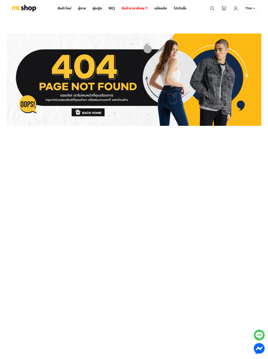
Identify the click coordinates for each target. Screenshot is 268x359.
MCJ (112, 8)
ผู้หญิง (97, 8)
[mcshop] (24, 8)
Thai (248, 8)
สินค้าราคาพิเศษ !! (135, 8)
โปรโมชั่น (180, 8)
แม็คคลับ (160, 8)
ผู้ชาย (82, 8)
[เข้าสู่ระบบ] (236, 8)
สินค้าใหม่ (64, 8)
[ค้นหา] (212, 8)
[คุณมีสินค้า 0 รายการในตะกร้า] (224, 8)
